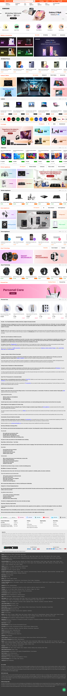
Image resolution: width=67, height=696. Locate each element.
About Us (54, 522)
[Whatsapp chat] (64, 689)
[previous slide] (1, 13)
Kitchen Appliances (31, 4)
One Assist (16, 525)
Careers (41, 522)
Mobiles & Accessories (8, 4)
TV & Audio (25, 4)
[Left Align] (34, 1)
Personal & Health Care (56, 4)
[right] (66, 27)
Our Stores (55, 524)
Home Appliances (40, 4)
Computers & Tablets (17, 4)
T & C (28, 522)
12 (43, 19)
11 (41, 19)
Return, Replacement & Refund (32, 527)
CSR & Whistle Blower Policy (32, 525)
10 (39, 19)
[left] (1, 27)
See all (60, 58)
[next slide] (66, 13)
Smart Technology (47, 4)
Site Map (15, 524)
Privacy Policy (29, 524)
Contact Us (16, 522)
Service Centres (56, 525)
